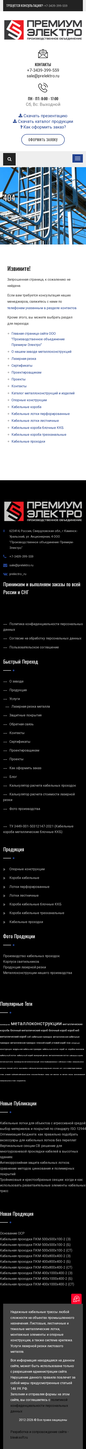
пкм (68, 1043)
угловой (7, 1074)
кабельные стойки (65, 1062)
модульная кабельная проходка (27, 1049)
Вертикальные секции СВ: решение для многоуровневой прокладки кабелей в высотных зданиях (39, 1151)
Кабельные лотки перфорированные (40, 414)
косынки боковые (37, 1074)
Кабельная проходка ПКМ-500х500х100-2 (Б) (35, 1245)
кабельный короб (25, 1055)
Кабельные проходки (28, 441)
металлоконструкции (36, 1023)
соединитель (21, 1081)
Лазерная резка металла (30, 706)
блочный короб (58, 1030)
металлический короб (13, 1036)
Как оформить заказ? (44, 127)
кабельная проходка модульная (40, 1068)
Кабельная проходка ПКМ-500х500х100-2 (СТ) (36, 1250)
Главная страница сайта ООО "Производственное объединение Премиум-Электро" (38, 339)
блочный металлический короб (29, 1030)
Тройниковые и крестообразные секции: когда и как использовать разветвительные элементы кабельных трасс (43, 1185)
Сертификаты (22, 366)
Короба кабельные (24, 878)
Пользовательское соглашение (34, 647)
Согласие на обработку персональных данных (45, 638)
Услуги (14, 699)
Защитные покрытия (25, 715)
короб (61, 1049)
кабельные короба (76, 1056)
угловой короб (59, 1043)
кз (66, 1049)
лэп (51, 1074)
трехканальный (79, 1074)
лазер (47, 1074)
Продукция (18, 690)
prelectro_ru (17, 574)
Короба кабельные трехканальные (36, 913)
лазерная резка (41, 1055)
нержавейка (23, 1068)
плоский (10, 1068)
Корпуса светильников (21, 962)
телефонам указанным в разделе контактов (42, 308)
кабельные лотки (50, 1049)
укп (61, 1068)
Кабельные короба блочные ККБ (37, 428)
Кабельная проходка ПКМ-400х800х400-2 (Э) (35, 1256)
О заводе (16, 681)
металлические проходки (22, 1043)
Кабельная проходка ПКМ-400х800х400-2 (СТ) (36, 1267)
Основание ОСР (12, 1233)
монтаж (56, 1074)
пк (61, 1074)
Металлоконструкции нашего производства (37, 973)
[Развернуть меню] (77, 158)
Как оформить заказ (25, 768)
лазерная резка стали (8, 1081)
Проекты (18, 379)
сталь (2, 1074)
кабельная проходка (42, 1037)
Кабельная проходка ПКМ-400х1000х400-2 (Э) (36, 1273)
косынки (56, 1068)
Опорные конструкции (29, 400)
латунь (70, 1074)
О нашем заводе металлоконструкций (41, 352)
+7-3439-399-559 (55, 5)
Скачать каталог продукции (45, 121)
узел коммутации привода (72, 1068)
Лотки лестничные (24, 895)
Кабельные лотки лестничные (35, 421)
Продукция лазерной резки (24, 967)
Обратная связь (21, 724)
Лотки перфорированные (29, 887)
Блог (13, 777)
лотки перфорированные (49, 1062)
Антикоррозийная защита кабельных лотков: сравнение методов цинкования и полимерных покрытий (37, 1168)
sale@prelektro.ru (43, 75)
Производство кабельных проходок (31, 956)
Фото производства (24, 809)
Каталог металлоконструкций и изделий (43, 393)
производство (5, 1025)
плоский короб (43, 1043)
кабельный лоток (8, 1055)
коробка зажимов (76, 1049)
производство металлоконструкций (26, 1062)
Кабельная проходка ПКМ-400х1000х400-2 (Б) (36, 1279)
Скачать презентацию (45, 115)
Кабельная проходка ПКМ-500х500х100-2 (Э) (35, 1239)
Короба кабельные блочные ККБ (35, 904)
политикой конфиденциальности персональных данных (39, 1405)
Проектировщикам (26, 372)
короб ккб (73, 1030)
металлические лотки (59, 1055)
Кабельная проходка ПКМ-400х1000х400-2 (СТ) (37, 1284)
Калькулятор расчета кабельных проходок (42, 785)
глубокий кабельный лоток (20, 1074)
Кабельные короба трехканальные (38, 435)
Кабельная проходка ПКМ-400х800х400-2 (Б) (35, 1262)
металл (64, 1074)
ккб (29, 1037)
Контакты (19, 386)
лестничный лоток (6, 1062)
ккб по (15, 1068)
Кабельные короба (26, 407)
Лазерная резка (23, 359)
